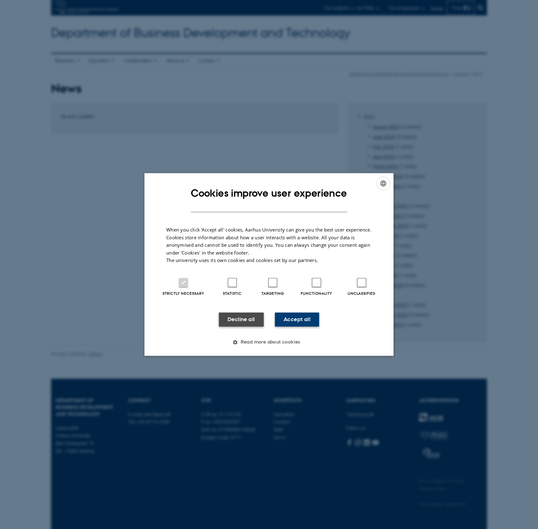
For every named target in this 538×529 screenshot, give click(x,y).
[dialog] (269, 264)
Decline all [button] (241, 319)
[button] (269, 342)
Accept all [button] (297, 319)
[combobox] (383, 183)
